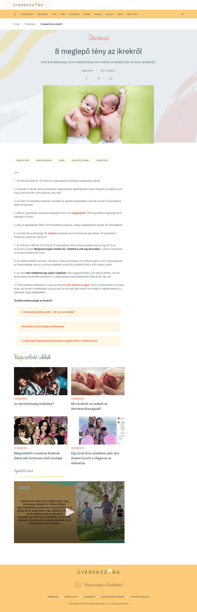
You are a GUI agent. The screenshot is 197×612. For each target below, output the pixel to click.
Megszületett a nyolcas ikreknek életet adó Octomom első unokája (38, 455)
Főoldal (16, 24)
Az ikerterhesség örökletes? (34, 404)
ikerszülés (102, 160)
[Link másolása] (111, 78)
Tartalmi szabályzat (139, 597)
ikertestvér (22, 160)
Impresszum (53, 597)
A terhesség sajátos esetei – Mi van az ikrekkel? (48, 312)
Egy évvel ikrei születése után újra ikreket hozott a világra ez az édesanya (95, 458)
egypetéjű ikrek (80, 160)
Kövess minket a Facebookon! (103, 584)
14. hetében (50, 233)
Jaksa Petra (87, 70)
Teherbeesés (30, 24)
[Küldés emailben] (98, 78)
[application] (69, 512)
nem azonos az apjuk (78, 284)
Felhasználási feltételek (112, 597)
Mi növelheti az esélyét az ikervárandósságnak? (89, 406)
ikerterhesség (44, 160)
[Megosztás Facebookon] (86, 78)
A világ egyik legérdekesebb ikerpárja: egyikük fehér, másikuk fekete (60, 340)
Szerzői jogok (71, 597)
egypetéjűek (79, 213)
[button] (69, 512)
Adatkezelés (89, 597)
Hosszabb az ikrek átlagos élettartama (43, 326)
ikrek (62, 160)
